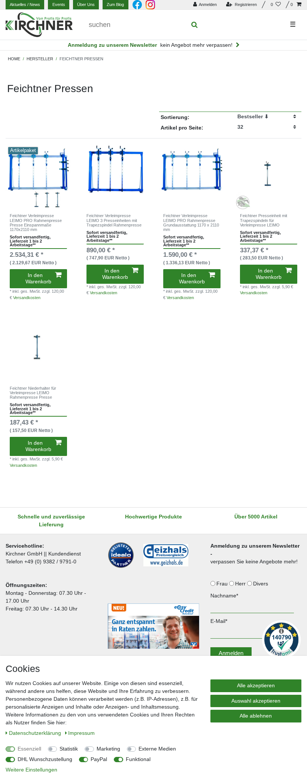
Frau (222, 584)
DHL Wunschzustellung (45, 759)
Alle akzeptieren (256, 685)
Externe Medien (157, 749)
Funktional (138, 759)
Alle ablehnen (256, 716)
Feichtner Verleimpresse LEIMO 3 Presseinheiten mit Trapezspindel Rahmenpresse (114, 220)
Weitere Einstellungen (31, 770)
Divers (261, 584)
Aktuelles (25, 4)
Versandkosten (26, 297)
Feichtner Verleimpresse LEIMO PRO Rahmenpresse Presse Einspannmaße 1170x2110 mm (36, 222)
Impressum (81, 733)
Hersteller (40, 59)
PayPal (99, 759)
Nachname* (224, 596)
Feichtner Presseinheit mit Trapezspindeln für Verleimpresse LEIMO (263, 220)
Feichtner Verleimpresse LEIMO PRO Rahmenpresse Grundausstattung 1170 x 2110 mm (191, 222)
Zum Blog (115, 4)
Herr (241, 584)
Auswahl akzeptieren (255, 701)
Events (58, 4)
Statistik (69, 749)
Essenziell (29, 749)
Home (14, 59)
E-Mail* (218, 621)
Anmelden (231, 653)
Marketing (108, 749)
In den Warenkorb (38, 278)
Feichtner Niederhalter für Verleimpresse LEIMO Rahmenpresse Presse (33, 393)
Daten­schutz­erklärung (36, 733)
